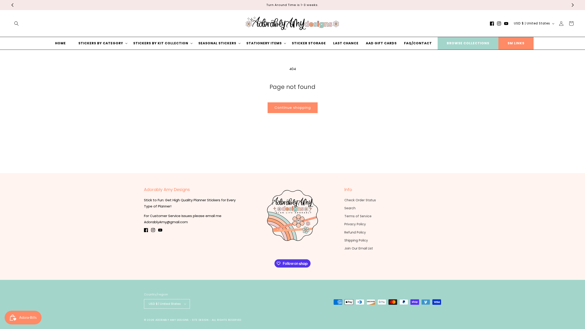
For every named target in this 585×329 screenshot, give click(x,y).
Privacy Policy (355, 224)
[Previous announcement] (12, 5)
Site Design (200, 320)
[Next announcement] (573, 5)
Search (350, 208)
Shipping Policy (356, 240)
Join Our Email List (358, 248)
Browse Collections (468, 43)
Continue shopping (292, 107)
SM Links (516, 43)
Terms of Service (358, 216)
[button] (16, 24)
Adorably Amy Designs (172, 320)
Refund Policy (355, 232)
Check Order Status (360, 200)
